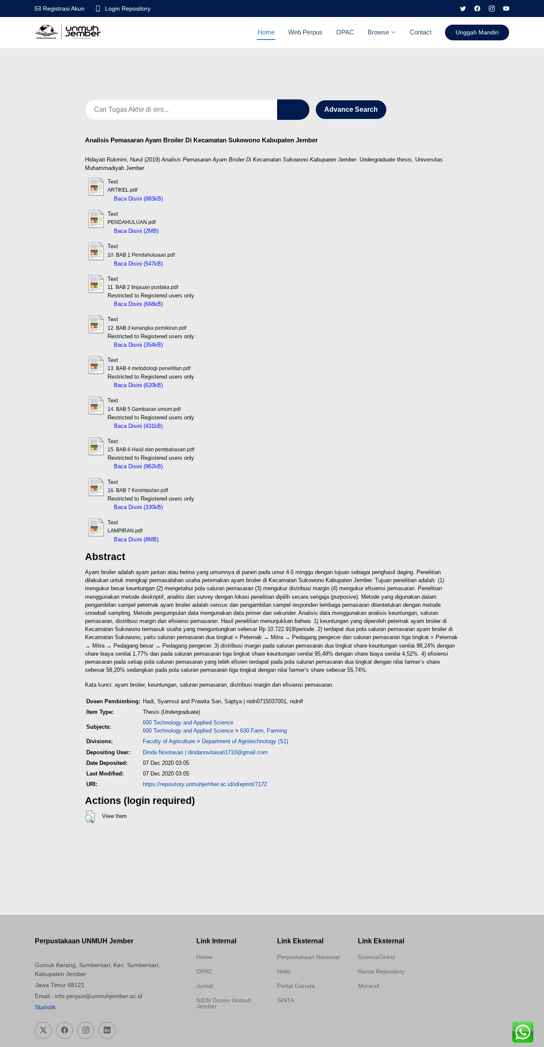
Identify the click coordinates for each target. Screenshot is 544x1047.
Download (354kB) (189, 345)
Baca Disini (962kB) (137, 466)
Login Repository (127, 8)
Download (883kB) (189, 198)
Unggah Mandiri (477, 32)
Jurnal (204, 986)
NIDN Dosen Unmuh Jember (223, 1003)
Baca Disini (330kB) (137, 507)
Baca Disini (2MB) (135, 231)
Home (266, 32)
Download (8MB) (183, 539)
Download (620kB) (189, 385)
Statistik (45, 1007)
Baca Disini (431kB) (137, 426)
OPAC (345, 32)
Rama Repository (381, 971)
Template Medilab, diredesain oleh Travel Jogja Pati (307, 1020)
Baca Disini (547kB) (137, 263)
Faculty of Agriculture (169, 741)
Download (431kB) (189, 426)
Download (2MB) (183, 231)
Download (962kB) (189, 466)
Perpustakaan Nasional (308, 957)
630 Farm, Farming (263, 730)
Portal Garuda (296, 986)
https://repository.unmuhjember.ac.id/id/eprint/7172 (205, 784)
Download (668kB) (189, 304)
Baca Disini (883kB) (137, 198)
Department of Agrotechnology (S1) (245, 741)
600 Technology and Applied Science (188, 722)
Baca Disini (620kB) (137, 385)
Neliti (283, 971)
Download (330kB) (189, 507)
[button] (90, 816)
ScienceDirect (376, 957)
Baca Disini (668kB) (137, 304)
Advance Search (351, 109)
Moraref (368, 986)
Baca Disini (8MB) (135, 539)
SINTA (285, 1000)
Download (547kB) (189, 263)
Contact (420, 32)
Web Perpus (305, 32)
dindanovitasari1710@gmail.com (228, 752)
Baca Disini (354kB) (137, 345)
